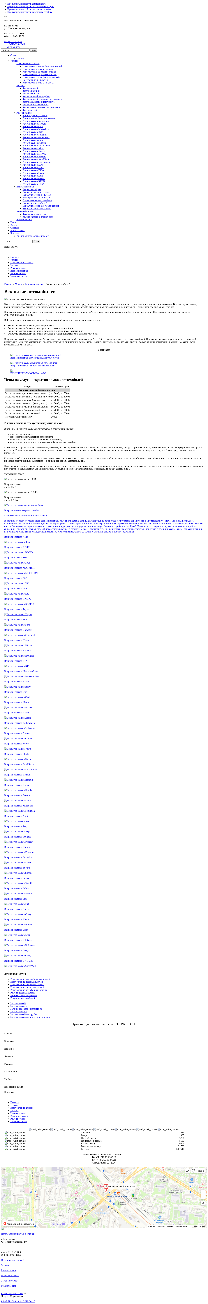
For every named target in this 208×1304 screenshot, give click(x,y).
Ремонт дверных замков (22, 992)
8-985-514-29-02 (9, 1301)
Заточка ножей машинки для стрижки (30, 1017)
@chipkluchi (13, 47)
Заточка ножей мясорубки (23, 1014)
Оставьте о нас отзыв (12, 1293)
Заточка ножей (18, 1003)
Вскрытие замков (10, 1275)
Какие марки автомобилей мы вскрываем (26, 515)
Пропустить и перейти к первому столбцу (29, 9)
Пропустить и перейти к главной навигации (30, 6)
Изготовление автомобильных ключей (30, 979)
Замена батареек (9, 1280)
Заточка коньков (18, 1011)
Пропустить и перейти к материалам (26, 3)
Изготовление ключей (12, 1260)
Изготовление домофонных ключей (29, 990)
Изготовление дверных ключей (26, 981)
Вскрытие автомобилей (22, 998)
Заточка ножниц (18, 1006)
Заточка (5, 1265)
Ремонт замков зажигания (23, 995)
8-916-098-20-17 (26, 1301)
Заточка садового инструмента (26, 1008)
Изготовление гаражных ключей (27, 987)
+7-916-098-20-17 (16, 44)
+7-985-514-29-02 (13, 41)
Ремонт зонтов (8, 1286)
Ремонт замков (8, 1270)
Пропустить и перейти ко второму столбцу (29, 12)
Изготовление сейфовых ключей (27, 984)
